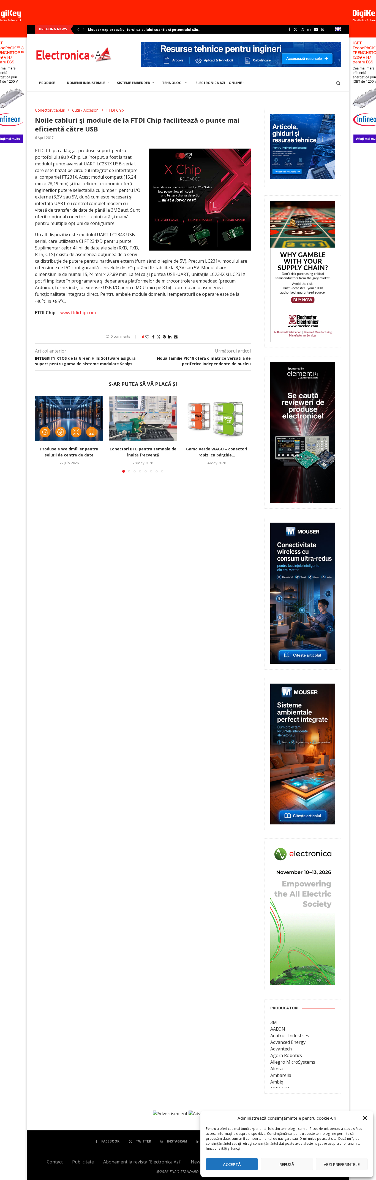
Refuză (286, 1164)
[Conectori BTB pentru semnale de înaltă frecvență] (143, 418)
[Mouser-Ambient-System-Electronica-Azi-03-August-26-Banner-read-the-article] (302, 687)
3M (273, 1022)
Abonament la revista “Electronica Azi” (142, 1162)
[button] (365, 1118)
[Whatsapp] (322, 29)
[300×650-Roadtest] (302, 366)
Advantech (281, 1049)
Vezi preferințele (342, 1164)
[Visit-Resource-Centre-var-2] (241, 45)
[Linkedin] (308, 29)
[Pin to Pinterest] (164, 336)
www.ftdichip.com (78, 313)
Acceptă (232, 1164)
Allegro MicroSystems (292, 1062)
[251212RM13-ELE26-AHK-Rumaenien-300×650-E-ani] (302, 848)
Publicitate (83, 1162)
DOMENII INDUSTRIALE (86, 82)
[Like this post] (147, 336)
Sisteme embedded (133, 82)
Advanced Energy (288, 1042)
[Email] (316, 29)
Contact (55, 1162)
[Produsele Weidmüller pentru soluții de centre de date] (69, 418)
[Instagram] (302, 29)
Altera (276, 1069)
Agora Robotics (286, 1055)
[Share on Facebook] (153, 336)
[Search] (338, 83)
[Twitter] (295, 29)
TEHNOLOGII (173, 82)
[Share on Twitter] (158, 336)
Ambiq (276, 1082)
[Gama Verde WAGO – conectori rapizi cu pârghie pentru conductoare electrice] (216, 418)
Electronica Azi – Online (218, 82)
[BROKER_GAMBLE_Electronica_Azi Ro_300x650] (302, 205)
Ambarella (280, 1075)
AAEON (277, 1029)
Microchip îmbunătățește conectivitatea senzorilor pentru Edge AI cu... (150, 29)
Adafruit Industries (289, 1036)
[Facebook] (289, 29)
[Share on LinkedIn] (169, 336)
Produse (47, 82)
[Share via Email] (176, 336)
